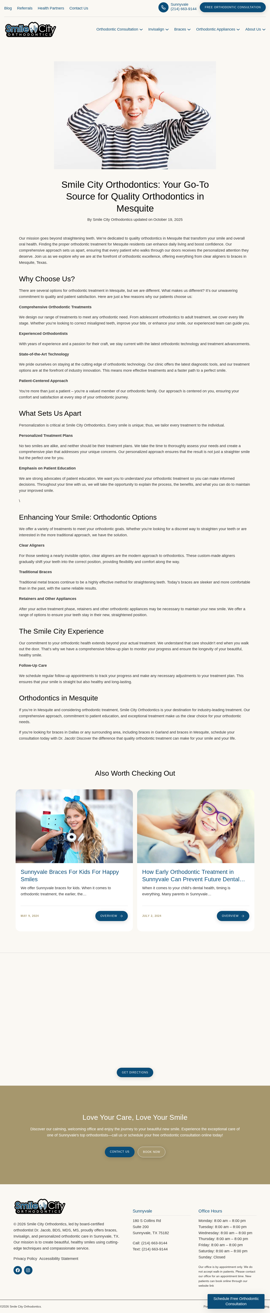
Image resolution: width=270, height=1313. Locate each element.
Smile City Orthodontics (112, 219)
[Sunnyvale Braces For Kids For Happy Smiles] (74, 792)
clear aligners (103, 556)
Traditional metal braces (39, 582)
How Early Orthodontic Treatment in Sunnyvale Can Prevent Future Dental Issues (190, 879)
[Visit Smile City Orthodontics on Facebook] (18, 1270)
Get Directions (135, 1072)
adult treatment (197, 317)
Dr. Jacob (66, 738)
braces (186, 582)
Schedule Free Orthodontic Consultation (236, 1301)
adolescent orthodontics (160, 317)
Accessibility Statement (58, 1259)
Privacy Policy (25, 1259)
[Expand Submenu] (141, 29)
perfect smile (214, 370)
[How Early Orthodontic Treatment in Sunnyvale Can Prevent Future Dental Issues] (195, 792)
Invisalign (21, 1236)
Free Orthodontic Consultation (233, 7)
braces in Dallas (65, 732)
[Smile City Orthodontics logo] (30, 24)
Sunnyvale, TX (106, 1236)
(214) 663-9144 (154, 1243)
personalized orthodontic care (64, 1236)
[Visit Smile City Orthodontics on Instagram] (28, 1270)
